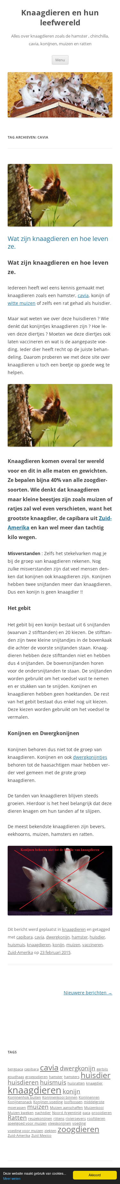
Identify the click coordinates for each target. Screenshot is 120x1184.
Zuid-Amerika (20, 952)
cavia (83, 295)
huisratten (76, 1083)
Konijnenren (89, 1097)
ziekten (50, 1130)
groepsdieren (36, 1077)
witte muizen (22, 303)
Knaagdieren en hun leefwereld (60, 18)
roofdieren (96, 1118)
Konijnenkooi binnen (59, 1097)
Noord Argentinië (66, 1113)
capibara (24, 937)
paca (86, 1113)
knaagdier (94, 1083)
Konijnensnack (20, 1102)
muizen (73, 945)
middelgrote (94, 1102)
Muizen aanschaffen (66, 1107)
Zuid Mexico (41, 1135)
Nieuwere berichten (88, 993)
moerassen (17, 1107)
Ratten (17, 1117)
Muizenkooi (94, 1107)
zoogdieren (78, 1129)
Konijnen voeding (48, 1102)
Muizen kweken (21, 1113)
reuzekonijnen (40, 1118)
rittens (58, 1118)
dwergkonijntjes (90, 757)
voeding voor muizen (25, 1130)
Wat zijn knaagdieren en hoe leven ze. (58, 242)
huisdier (97, 937)
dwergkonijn (58, 937)
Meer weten (11, 1178)
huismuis (16, 945)
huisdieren (23, 1082)
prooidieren (102, 1113)
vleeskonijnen (59, 1123)
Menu (60, 59)
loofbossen (73, 1102)
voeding (79, 1123)
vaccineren (92, 945)
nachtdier (43, 1113)
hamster (80, 937)
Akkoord (95, 1174)
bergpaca (15, 1069)
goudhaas (16, 1077)
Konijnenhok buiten (24, 1097)
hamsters (71, 1077)
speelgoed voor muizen (27, 1123)
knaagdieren (74, 929)
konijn (58, 945)
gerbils (102, 1069)
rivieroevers (76, 1118)
